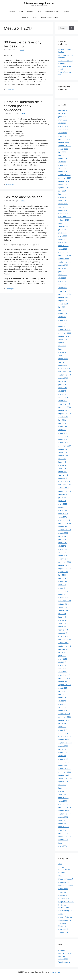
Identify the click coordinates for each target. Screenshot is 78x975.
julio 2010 (62, 723)
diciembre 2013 (64, 598)
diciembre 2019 (64, 368)
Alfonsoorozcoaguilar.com (39, 3)
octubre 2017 (63, 449)
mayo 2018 (62, 427)
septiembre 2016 (64, 491)
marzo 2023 (63, 243)
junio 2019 (62, 385)
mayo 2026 (62, 120)
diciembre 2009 (64, 736)
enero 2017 (62, 478)
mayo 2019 (62, 388)
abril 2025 (62, 162)
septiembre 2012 (64, 646)
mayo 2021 (62, 314)
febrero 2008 (63, 798)
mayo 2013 (62, 620)
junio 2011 (62, 694)
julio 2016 (62, 498)
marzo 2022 (63, 281)
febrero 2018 (63, 436)
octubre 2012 (63, 643)
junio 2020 (62, 349)
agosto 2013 (63, 610)
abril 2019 (62, 391)
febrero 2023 (63, 246)
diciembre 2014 (64, 559)
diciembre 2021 (64, 291)
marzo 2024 (63, 204)
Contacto (12, 12)
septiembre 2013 (64, 607)
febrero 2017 (63, 475)
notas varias (63, 889)
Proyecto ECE (63, 898)
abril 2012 (62, 662)
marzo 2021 (62, 320)
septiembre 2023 (65, 223)
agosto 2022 (63, 265)
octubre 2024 (63, 181)
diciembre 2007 (64, 804)
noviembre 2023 (64, 217)
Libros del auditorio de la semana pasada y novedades (23, 106)
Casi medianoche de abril (23, 197)
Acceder (61, 950)
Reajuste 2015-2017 (66, 902)
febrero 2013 (63, 630)
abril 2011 (62, 701)
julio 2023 (62, 230)
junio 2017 (62, 462)
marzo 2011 (62, 704)
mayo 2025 (62, 159)
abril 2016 (62, 507)
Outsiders (62, 892)
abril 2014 (62, 585)
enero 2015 (62, 556)
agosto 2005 (63, 840)
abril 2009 (62, 756)
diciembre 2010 (64, 714)
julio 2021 (62, 307)
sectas (60, 914)
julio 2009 (62, 749)
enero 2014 (62, 594)
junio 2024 (62, 194)
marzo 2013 (62, 627)
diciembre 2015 (64, 520)
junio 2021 (62, 310)
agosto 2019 (63, 378)
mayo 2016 (62, 504)
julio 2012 (62, 652)
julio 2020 (62, 346)
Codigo (21, 12)
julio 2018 (62, 420)
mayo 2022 (62, 275)
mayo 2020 (62, 352)
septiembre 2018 (64, 414)
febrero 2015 (63, 552)
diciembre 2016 (64, 481)
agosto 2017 (63, 456)
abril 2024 (62, 201)
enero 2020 (62, 365)
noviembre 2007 (64, 807)
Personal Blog (63, 895)
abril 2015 (62, 546)
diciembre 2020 (64, 330)
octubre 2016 (63, 488)
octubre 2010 (63, 720)
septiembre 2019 (64, 375)
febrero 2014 (63, 591)
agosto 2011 (63, 688)
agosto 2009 (63, 746)
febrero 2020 (63, 362)
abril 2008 (62, 794)
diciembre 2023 (64, 213)
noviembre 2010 (64, 717)
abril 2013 (62, 623)
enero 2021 (62, 326)
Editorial (30, 12)
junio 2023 (62, 233)
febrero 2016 (63, 514)
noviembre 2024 (64, 178)
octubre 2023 (63, 220)
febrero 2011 (63, 707)
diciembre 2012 (64, 636)
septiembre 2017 (64, 452)
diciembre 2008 (64, 769)
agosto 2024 (63, 188)
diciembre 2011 (64, 675)
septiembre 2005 (65, 836)
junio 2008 (62, 788)
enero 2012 (62, 672)
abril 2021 (62, 317)
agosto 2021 (63, 304)
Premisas (66, 12)
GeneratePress (55, 972)
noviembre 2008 (64, 772)
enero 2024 (62, 210)
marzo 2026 (63, 126)
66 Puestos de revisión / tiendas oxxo (22, 44)
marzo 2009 (63, 759)
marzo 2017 (62, 472)
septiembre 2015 (64, 530)
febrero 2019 (63, 397)
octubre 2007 (63, 811)
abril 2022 (62, 278)
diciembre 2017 (64, 443)
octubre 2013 (63, 604)
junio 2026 (62, 117)
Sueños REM (63, 932)
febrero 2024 (63, 207)
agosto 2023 (63, 226)
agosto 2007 (63, 817)
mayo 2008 (62, 791)
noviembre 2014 (64, 562)
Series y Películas (65, 917)
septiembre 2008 (65, 778)
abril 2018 (62, 430)
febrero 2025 (63, 168)
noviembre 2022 (64, 255)
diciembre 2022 (64, 252)
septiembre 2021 (64, 301)
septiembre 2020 (65, 339)
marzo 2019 (62, 394)
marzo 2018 (62, 433)
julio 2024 (62, 191)
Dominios (61, 873)
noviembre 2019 (64, 372)
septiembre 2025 (64, 146)
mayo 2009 (62, 753)
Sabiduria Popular (65, 911)
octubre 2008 (63, 775)
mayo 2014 (62, 581)
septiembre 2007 (65, 814)
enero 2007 (62, 824)
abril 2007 (62, 820)
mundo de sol (63, 882)
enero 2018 (62, 439)
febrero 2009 (63, 762)
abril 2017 (62, 468)
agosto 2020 (63, 343)
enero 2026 (62, 133)
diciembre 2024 (64, 175)
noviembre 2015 (64, 523)
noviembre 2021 (64, 294)
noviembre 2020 (64, 333)
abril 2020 (62, 355)
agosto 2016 (63, 494)
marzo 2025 (63, 165)
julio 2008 (62, 785)
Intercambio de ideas (52, 12)
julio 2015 (62, 536)
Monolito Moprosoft (65, 879)
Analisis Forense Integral (49, 17)
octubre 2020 (63, 336)
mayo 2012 (62, 659)
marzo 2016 (62, 510)
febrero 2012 (63, 669)
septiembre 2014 (64, 569)
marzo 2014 (62, 588)
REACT (35, 17)
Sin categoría (10, 89)
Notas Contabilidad (65, 886)
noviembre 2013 (64, 601)
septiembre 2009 (65, 743)
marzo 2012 (62, 665)
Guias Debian (24, 17)
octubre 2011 (63, 681)
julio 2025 (62, 152)
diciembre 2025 (64, 136)
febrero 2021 (63, 323)
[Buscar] (71, 28)
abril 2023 (62, 239)
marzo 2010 (62, 730)
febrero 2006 (63, 827)
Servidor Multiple (64, 920)
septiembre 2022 (64, 262)
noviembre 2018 (64, 407)
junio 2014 (62, 578)
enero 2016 (62, 517)
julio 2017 (62, 459)
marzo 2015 (62, 549)
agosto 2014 (63, 572)
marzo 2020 (63, 359)
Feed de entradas (65, 953)
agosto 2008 (63, 782)
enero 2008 (62, 801)
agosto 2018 (63, 417)
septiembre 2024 (65, 184)
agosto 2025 (63, 149)
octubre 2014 (63, 565)
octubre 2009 (63, 740)
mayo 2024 (62, 197)
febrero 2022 (63, 284)
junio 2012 (62, 656)
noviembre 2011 (64, 678)
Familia (39, 12)
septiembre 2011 (64, 685)
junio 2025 (62, 155)
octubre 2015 (63, 527)
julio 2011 (61, 691)
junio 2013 (62, 617)
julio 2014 (62, 575)
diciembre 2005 (64, 830)
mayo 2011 (62, 698)
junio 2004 (62, 843)
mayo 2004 (62, 846)
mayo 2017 (62, 465)
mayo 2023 (62, 236)
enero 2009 (62, 765)
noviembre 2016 (64, 485)
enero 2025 (62, 171)
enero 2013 (62, 633)
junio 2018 (62, 423)
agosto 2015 (63, 533)
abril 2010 (62, 727)
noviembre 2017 (64, 446)
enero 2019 (62, 401)
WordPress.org (64, 962)
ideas (60, 876)
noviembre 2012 (64, 640)
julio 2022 (62, 268)
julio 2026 (62, 113)
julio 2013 (62, 614)
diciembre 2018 (64, 404)
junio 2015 (62, 539)
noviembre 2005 (64, 833)
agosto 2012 (63, 649)
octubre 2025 (63, 142)
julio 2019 (62, 381)
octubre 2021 (63, 297)
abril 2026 (62, 123)
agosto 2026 (63, 110)
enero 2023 (62, 249)
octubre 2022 (63, 259)
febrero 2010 (63, 733)
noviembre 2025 (64, 139)
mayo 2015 (62, 543)
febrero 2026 (63, 130)
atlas (60, 864)
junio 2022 (62, 272)
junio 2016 (62, 501)
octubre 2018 (63, 410)
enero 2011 (62, 711)
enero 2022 (62, 288)
